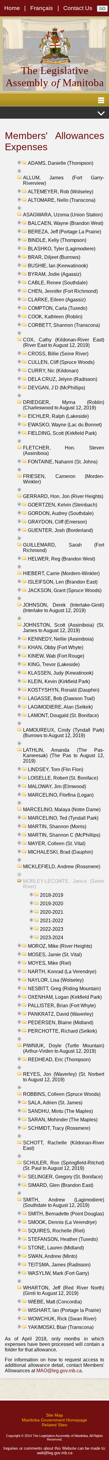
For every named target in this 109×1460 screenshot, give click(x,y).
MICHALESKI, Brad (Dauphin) (60, 852)
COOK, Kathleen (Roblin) (55, 316)
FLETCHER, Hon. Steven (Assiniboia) (63, 450)
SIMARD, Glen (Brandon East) (60, 1185)
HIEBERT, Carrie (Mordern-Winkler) (61, 573)
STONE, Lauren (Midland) (56, 1247)
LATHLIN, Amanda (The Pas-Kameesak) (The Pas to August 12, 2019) (63, 755)
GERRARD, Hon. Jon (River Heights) (63, 496)
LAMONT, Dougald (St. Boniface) (63, 715)
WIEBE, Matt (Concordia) (55, 1301)
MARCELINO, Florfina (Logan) (61, 795)
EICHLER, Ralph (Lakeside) (58, 416)
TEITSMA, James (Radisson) (59, 1264)
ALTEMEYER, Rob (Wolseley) (60, 191)
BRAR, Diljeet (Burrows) (54, 257)
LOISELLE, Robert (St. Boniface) (63, 778)
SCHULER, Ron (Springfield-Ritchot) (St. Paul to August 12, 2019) (63, 1165)
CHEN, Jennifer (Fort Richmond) (63, 291)
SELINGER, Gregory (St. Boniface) (65, 1176)
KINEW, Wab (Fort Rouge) (56, 656)
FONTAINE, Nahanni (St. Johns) (62, 461)
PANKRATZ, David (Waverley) (60, 1014)
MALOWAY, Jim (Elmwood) (57, 786)
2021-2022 (51, 920)
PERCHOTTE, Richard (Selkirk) (62, 1031)
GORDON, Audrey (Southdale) (61, 513)
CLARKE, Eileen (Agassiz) (57, 299)
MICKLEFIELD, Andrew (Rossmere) (61, 866)
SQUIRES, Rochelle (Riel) (56, 1230)
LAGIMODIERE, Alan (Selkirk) (60, 707)
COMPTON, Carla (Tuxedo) (57, 308)
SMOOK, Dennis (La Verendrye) (62, 1222)
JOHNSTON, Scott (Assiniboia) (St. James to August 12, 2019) (63, 627)
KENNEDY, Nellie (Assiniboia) (61, 639)
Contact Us (77, 8)
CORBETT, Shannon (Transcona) (64, 325)
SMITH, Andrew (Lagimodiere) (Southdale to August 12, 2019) (63, 1202)
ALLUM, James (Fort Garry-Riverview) (63, 180)
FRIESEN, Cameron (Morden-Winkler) (63, 479)
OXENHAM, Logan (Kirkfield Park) (65, 997)
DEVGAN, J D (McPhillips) (56, 387)
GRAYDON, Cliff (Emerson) (57, 521)
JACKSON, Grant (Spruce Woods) (64, 590)
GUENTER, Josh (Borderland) (60, 530)
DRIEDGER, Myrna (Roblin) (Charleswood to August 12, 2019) (63, 405)
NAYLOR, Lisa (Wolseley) (56, 980)
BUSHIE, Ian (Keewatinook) (58, 265)
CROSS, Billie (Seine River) (58, 353)
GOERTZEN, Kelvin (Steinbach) (62, 504)
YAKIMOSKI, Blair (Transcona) (61, 1327)
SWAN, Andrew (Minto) (52, 1256)
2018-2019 (51, 895)
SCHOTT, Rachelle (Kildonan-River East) (63, 1145)
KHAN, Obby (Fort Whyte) (55, 647)
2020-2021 (51, 912)
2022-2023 (51, 929)
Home (12, 8)
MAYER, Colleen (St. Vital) (56, 843)
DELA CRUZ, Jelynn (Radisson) (62, 379)
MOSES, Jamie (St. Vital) (55, 954)
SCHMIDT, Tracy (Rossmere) (59, 1128)
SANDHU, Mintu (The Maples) (60, 1111)
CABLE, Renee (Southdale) (58, 282)
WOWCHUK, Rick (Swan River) (62, 1318)
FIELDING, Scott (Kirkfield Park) (62, 433)
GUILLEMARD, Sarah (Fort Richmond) (63, 547)
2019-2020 (51, 903)
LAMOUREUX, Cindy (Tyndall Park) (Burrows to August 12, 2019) (63, 732)
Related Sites (54, 1424)
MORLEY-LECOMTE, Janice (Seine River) (63, 884)
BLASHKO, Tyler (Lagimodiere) (61, 248)
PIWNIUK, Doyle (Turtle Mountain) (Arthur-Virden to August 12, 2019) (63, 1048)
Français (41, 8)
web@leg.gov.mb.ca (54, 1453)
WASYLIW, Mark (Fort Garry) (58, 1273)
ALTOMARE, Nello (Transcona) (61, 200)
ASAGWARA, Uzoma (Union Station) (63, 214)
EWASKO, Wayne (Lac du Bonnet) (65, 424)
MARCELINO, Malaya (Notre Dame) (62, 809)
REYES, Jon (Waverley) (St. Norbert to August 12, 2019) (63, 1077)
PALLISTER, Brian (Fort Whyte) (62, 1005)
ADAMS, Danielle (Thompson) (60, 163)
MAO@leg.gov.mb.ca (59, 1370)
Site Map (54, 1415)
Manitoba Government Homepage (54, 1420)
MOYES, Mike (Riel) (49, 963)
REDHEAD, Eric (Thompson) (59, 1059)
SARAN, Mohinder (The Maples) (62, 1119)
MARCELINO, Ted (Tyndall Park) (63, 818)
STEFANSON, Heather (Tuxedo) (63, 1239)
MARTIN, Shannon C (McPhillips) (64, 835)
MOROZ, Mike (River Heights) (60, 946)
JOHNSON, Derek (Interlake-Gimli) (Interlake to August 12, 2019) (63, 607)
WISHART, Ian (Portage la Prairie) (64, 1310)
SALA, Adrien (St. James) (55, 1102)
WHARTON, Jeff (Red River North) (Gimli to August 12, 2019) (63, 1290)
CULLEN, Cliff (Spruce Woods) (61, 362)
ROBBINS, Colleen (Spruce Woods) (62, 1094)
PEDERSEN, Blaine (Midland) (60, 1022)
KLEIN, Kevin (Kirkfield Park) (59, 681)
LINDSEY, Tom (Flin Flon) (55, 769)
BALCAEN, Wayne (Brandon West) (65, 223)
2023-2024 (51, 937)
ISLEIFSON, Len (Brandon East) (62, 581)
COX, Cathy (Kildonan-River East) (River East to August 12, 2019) (63, 342)
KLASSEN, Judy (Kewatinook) (60, 673)
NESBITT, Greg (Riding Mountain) (64, 988)
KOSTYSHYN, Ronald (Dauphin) (63, 690)
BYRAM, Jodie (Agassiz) (54, 274)
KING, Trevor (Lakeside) (54, 664)
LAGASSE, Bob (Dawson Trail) (61, 698)
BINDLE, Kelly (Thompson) (57, 240)
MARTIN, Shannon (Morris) (57, 826)
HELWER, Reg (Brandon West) (61, 558)
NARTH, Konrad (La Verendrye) (62, 971)
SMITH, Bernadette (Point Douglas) (66, 1213)
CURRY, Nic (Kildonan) (53, 370)
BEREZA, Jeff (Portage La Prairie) (64, 231)
